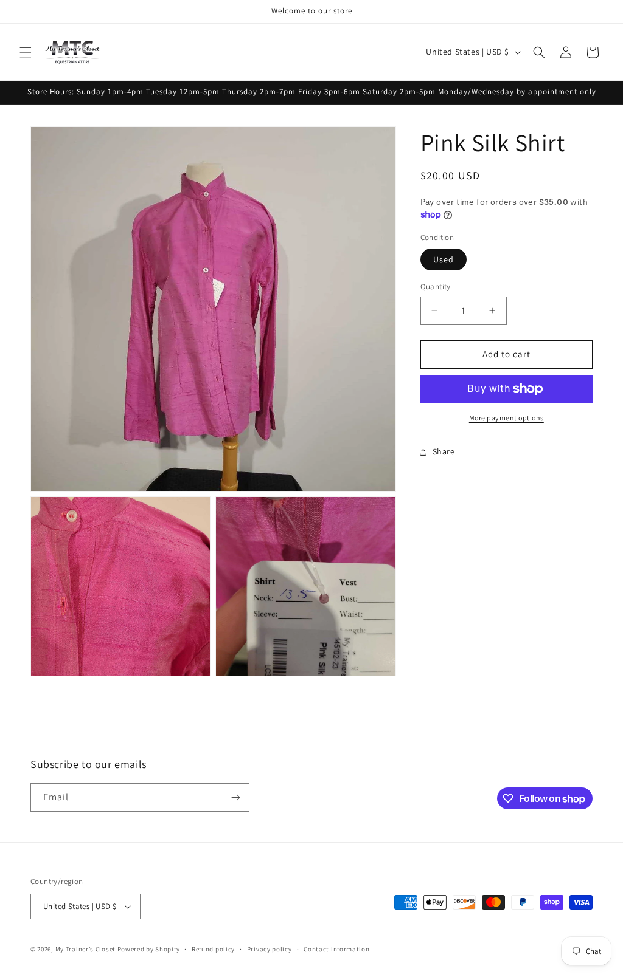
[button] (25, 52)
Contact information (336, 949)
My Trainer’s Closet (85, 949)
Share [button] (444, 451)
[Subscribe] (235, 797)
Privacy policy (269, 949)
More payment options (506, 417)
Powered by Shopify (148, 949)
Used (443, 259)
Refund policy (213, 949)
